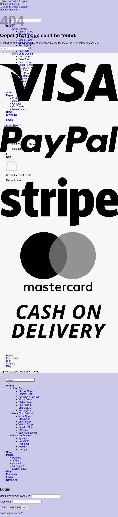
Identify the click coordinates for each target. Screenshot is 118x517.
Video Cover (25, 40)
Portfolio (16, 457)
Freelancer (24, 444)
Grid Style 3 (24, 51)
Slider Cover (25, 402)
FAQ (8, 366)
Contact (10, 363)
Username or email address (16, 496)
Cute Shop (24, 419)
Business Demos (21, 435)
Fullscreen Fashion (28, 396)
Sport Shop (24, 421)
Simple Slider (25, 394)
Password (6, 501)
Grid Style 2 (24, 407)
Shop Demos (19, 388)
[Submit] (1, 52)
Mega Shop (24, 416)
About (9, 355)
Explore (22, 446)
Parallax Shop (26, 427)
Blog (8, 361)
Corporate (23, 441)
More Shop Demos (22, 413)
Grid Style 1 (24, 45)
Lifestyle (23, 449)
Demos (10, 385)
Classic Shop (25, 31)
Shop (9, 452)
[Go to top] (1, 375)
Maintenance (19, 468)
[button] (12, 480)
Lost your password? (11, 513)
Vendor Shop (25, 424)
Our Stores (12, 358)
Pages (10, 455)
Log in (24, 508)
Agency (22, 438)
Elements (11, 474)
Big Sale (23, 430)
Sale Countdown (27, 432)
